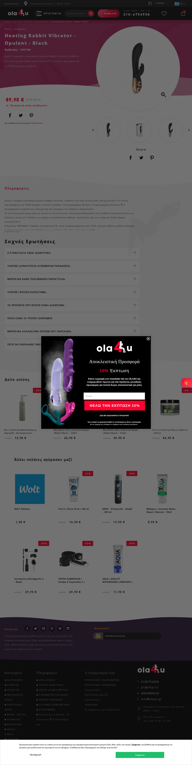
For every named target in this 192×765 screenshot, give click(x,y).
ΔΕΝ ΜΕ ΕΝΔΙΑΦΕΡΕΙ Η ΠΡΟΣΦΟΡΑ (114, 416)
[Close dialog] (148, 338)
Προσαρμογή (35, 754)
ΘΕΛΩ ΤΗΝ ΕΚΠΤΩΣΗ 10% (115, 405)
